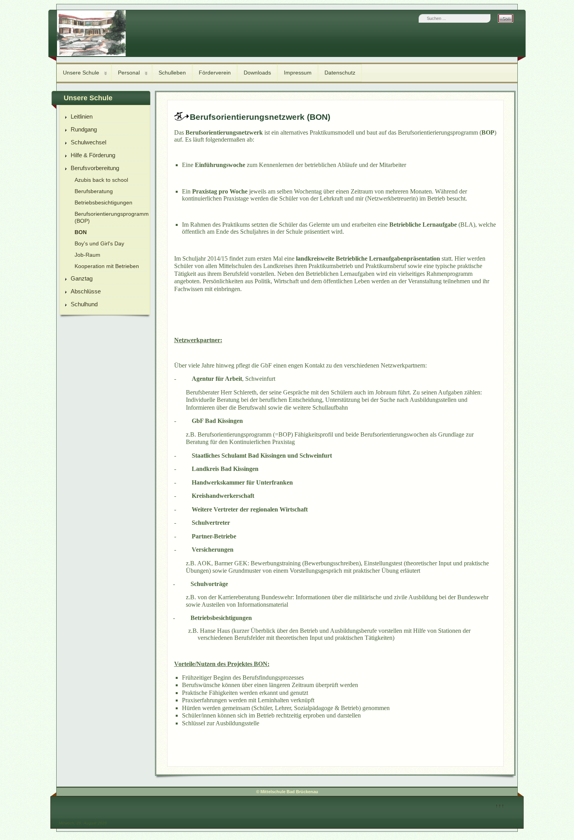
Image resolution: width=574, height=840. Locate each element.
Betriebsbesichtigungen (103, 203)
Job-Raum (87, 255)
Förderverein (215, 72)
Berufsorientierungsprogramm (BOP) (111, 217)
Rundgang (84, 129)
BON (81, 232)
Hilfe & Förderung (93, 155)
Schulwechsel (88, 142)
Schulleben (172, 72)
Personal (129, 72)
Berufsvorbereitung (95, 168)
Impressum (298, 72)
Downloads (257, 72)
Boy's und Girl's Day (99, 244)
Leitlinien (82, 116)
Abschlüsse (86, 291)
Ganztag (82, 278)
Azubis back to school (101, 180)
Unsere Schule (81, 72)
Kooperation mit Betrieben (107, 266)
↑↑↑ (499, 805)
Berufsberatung (94, 191)
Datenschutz (339, 72)
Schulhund (84, 304)
